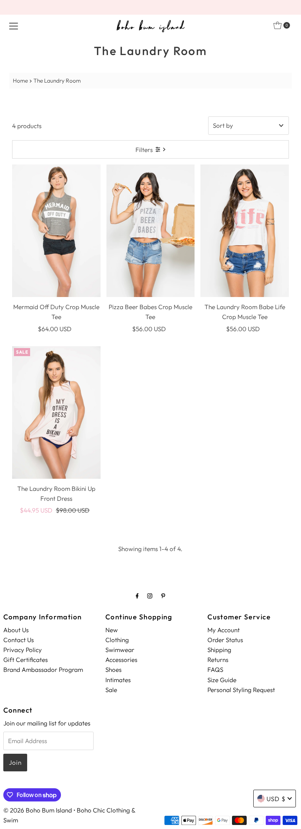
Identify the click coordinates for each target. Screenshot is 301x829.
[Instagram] (149, 596)
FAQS (215, 669)
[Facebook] (137, 596)
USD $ (276, 799)
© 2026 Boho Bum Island (37, 810)
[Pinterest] (163, 596)
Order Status (225, 640)
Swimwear (119, 650)
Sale (111, 690)
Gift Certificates (25, 659)
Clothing (117, 640)
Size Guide (221, 680)
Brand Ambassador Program (43, 669)
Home (20, 80)
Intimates (118, 680)
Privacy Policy (22, 650)
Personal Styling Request (241, 690)
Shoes (113, 669)
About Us (16, 630)
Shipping (219, 650)
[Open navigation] (13, 25)
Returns (217, 659)
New (111, 630)
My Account (223, 630)
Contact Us (18, 640)
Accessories (121, 659)
